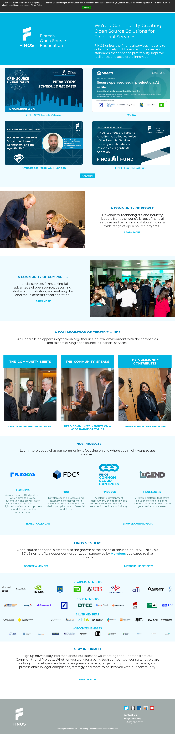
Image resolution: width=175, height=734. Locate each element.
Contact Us (130, 715)
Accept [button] (86, 7)
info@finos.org (132, 718)
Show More (87, 176)
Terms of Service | (71, 729)
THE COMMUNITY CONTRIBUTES (145, 361)
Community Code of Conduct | (91, 729)
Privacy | (60, 729)
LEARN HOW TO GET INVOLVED (145, 426)
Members (118, 553)
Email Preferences (110, 729)
